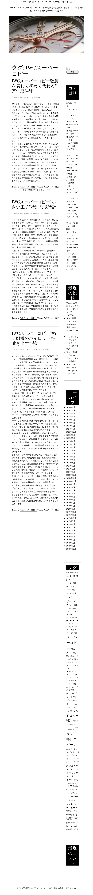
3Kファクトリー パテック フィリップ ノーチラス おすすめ (72, 342)
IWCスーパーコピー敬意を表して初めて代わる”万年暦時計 (35, 86)
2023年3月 (70, 444)
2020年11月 (71, 478)
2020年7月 (70, 490)
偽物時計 (70, 814)
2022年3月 (70, 453)
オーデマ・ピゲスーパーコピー (72, 124)
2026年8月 (70, 407)
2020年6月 (70, 493)
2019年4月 (70, 536)
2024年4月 (70, 429)
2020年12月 (71, 475)
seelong (37, 97)
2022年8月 (70, 450)
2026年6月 (70, 410)
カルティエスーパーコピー (72, 614)
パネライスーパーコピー (72, 690)
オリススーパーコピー (72, 604)
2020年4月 (70, 499)
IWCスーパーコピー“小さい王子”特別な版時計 (34, 204)
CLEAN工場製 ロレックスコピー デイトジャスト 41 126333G (72, 309)
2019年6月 (70, 530)
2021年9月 (70, 456)
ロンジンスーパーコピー (72, 804)
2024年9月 (70, 425)
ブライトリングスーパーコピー (72, 216)
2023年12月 (71, 432)
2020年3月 (70, 502)
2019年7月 (70, 527)
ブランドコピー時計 (41, 189)
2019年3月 (70, 539)
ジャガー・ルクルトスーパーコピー (72, 158)
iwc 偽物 (15, 393)
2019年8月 (70, 524)
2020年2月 (70, 505)
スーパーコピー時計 (23, 189)
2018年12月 (71, 549)
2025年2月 (70, 419)
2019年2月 (70, 542)
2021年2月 (70, 468)
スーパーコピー (73, 620)
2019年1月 (70, 545)
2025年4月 (70, 413)
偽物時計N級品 (72, 818)
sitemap (73, 888)
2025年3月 (70, 416)
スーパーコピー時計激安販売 (37, 436)
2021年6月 (70, 459)
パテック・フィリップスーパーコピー (72, 201)
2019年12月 (71, 512)
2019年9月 (70, 521)
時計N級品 (74, 822)
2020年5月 (70, 496)
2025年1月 (70, 422)
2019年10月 (71, 518)
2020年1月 (70, 509)
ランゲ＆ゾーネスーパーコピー (72, 247)
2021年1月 (70, 472)
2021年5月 (70, 462)
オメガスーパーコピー (71, 597)
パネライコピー (71, 687)
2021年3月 (70, 465)
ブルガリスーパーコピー (72, 769)
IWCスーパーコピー (28, 186)
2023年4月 (70, 441)
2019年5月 (70, 533)
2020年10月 (71, 481)
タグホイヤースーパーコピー (72, 192)
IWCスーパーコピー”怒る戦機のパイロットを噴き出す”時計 (34, 338)
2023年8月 (70, 435)
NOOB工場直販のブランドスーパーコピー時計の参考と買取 (46, 1)
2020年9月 (70, 484)
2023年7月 (70, 438)
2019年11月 (71, 515)
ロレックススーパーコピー (72, 796)
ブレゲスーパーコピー (72, 776)
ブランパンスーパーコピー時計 (72, 226)
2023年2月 (70, 447)
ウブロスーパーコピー (72, 583)
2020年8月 (70, 487)
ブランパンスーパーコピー (72, 752)
